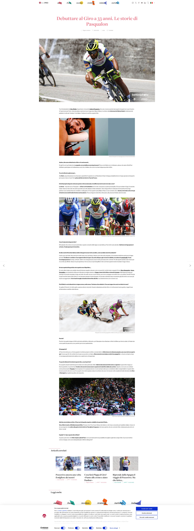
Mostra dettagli (114, 528)
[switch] (77, 528)
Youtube (142, 3)
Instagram (133, 3)
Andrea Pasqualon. (95, 109)
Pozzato (72, 369)
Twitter (136, 3)
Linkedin (145, 3)
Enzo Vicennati (60, 479)
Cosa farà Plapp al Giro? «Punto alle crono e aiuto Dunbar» (96, 477)
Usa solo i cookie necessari (147, 517)
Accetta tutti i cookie (146, 508)
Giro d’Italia (73, 109)
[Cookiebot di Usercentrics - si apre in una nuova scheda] (44, 528)
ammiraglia (124, 257)
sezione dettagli (107, 521)
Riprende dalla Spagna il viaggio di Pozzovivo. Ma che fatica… (124, 477)
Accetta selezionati (147, 513)
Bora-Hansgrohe (125, 270)
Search (148, 3)
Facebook (139, 3)
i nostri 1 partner (62, 510)
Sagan (97, 272)
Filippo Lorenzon (86, 30)
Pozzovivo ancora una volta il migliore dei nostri (68, 476)
